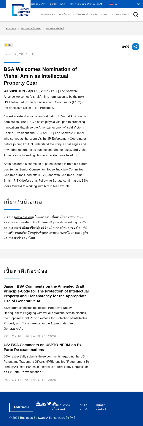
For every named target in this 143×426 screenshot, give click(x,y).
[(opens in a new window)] (38, 403)
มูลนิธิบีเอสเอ (57, 4)
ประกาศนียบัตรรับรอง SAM (86, 4)
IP (9, 45)
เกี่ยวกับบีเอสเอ (48, 14)
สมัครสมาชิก (38, 4)
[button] (135, 14)
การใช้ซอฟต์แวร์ (80, 14)
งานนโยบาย (64, 14)
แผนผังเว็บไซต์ (101, 407)
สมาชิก (94, 14)
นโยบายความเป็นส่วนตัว (61, 407)
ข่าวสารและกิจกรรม (121, 14)
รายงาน (104, 14)
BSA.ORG (11, 28)
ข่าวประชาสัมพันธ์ (55, 28)
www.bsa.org (24, 217)
